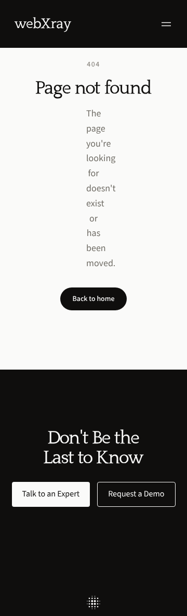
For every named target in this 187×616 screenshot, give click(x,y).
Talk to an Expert (51, 494)
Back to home (94, 299)
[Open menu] (166, 24)
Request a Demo (136, 494)
